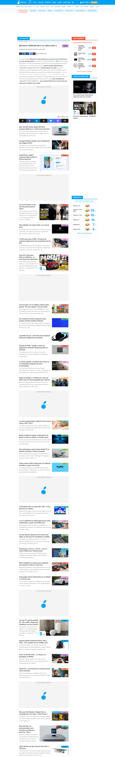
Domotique (57, 6)
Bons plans (66, 2)
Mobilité (42, 6)
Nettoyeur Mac (69, 10)
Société (77, 6)
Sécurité (92, 6)
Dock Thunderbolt (92, 10)
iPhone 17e (76, 205)
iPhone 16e (76, 229)
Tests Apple (33, 10)
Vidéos (60, 2)
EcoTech (69, 6)
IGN (57, 61)
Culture (86, 6)
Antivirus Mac (41, 10)
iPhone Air (76, 224)
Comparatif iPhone (80, 10)
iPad (22, 6)
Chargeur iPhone (59, 10)
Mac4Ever (21, 41)
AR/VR (47, 6)
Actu (29, 2)
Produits (48, 2)
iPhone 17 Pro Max (77, 210)
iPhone (18, 6)
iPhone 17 (76, 220)
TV (33, 6)
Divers (97, 6)
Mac (26, 6)
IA (73, 6)
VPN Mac (50, 10)
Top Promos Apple (22, 10)
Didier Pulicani (24, 49)
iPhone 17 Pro (77, 215)
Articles (40, 2)
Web (81, 6)
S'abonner (94, 2)
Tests (34, 2)
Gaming (63, 6)
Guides (54, 2)
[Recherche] (72, 2)
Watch (30, 6)
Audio (37, 6)
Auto (52, 6)
